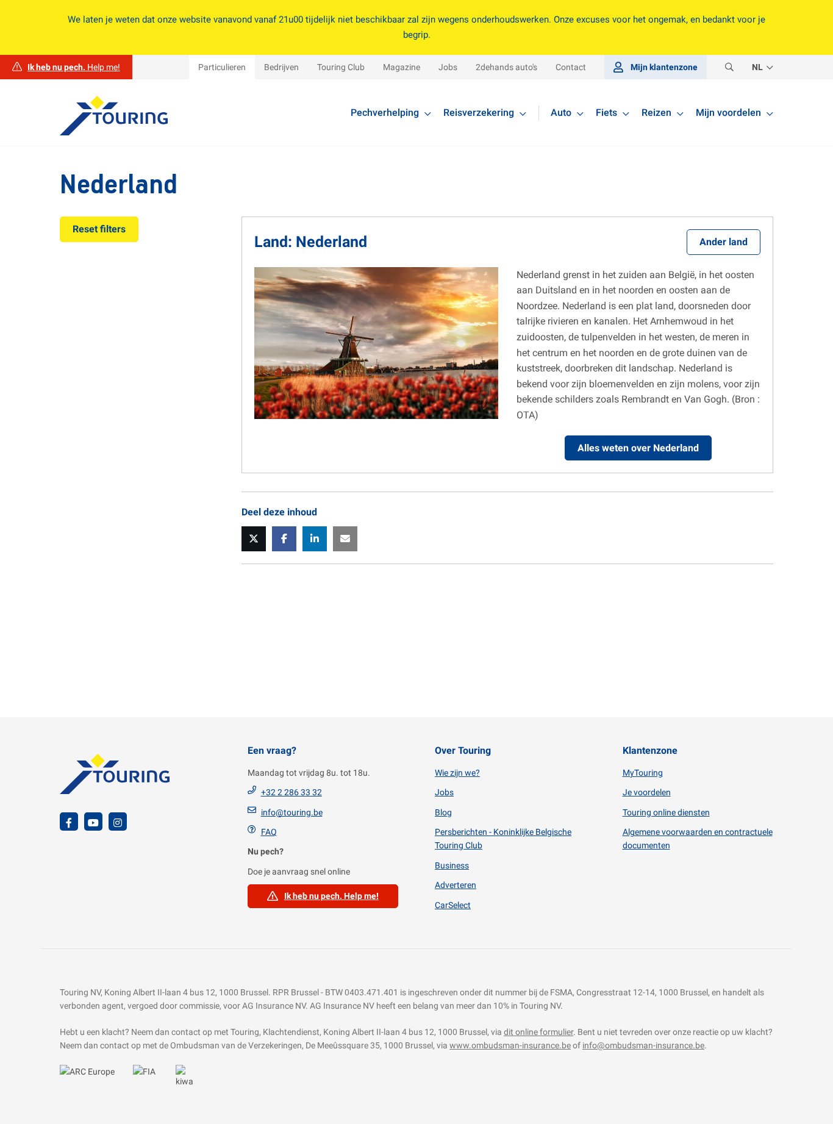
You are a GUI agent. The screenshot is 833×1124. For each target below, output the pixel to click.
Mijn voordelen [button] (728, 112)
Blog (443, 812)
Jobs (444, 792)
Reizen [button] (656, 112)
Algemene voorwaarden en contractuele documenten (698, 838)
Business (452, 865)
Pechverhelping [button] (385, 112)
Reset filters (99, 229)
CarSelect (453, 905)
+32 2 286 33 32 (291, 792)
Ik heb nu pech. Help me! (331, 896)
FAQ (269, 832)
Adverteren (455, 885)
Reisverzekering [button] (478, 112)
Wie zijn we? (457, 773)
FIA (148, 1078)
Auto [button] (561, 112)
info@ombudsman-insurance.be (643, 1045)
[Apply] (729, 67)
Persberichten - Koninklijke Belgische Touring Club (503, 838)
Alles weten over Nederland (638, 448)
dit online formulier (538, 1032)
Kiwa (188, 1078)
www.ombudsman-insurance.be (510, 1045)
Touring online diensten (666, 812)
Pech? (66, 67)
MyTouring (643, 773)
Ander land (723, 242)
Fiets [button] (606, 112)
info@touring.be (292, 812)
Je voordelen (647, 792)
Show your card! (90, 1078)
